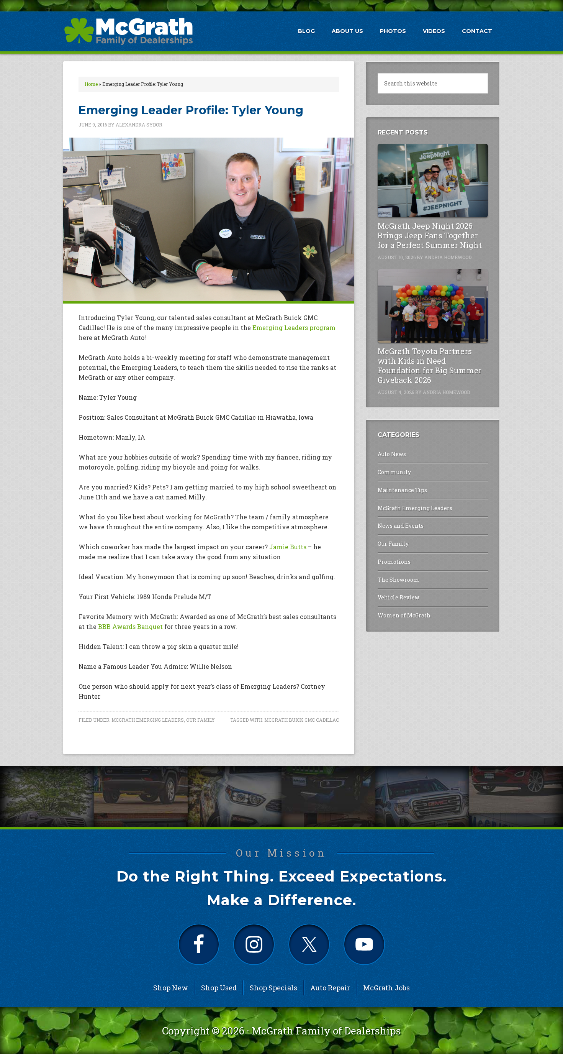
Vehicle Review (398, 597)
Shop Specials (273, 987)
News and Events (401, 525)
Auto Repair (330, 987)
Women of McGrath (404, 615)
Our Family (200, 720)
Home (91, 84)
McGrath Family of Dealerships (326, 1030)
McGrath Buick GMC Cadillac (301, 720)
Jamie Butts (287, 547)
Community (394, 472)
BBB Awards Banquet (130, 626)
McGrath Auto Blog (128, 31)
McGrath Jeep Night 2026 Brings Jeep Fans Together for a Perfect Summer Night (430, 235)
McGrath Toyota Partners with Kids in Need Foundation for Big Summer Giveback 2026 (430, 365)
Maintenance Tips (402, 490)
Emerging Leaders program (294, 327)
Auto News (392, 454)
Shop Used (219, 987)
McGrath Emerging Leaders (147, 720)
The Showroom (398, 579)
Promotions (394, 561)
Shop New (170, 987)
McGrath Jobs (386, 987)
